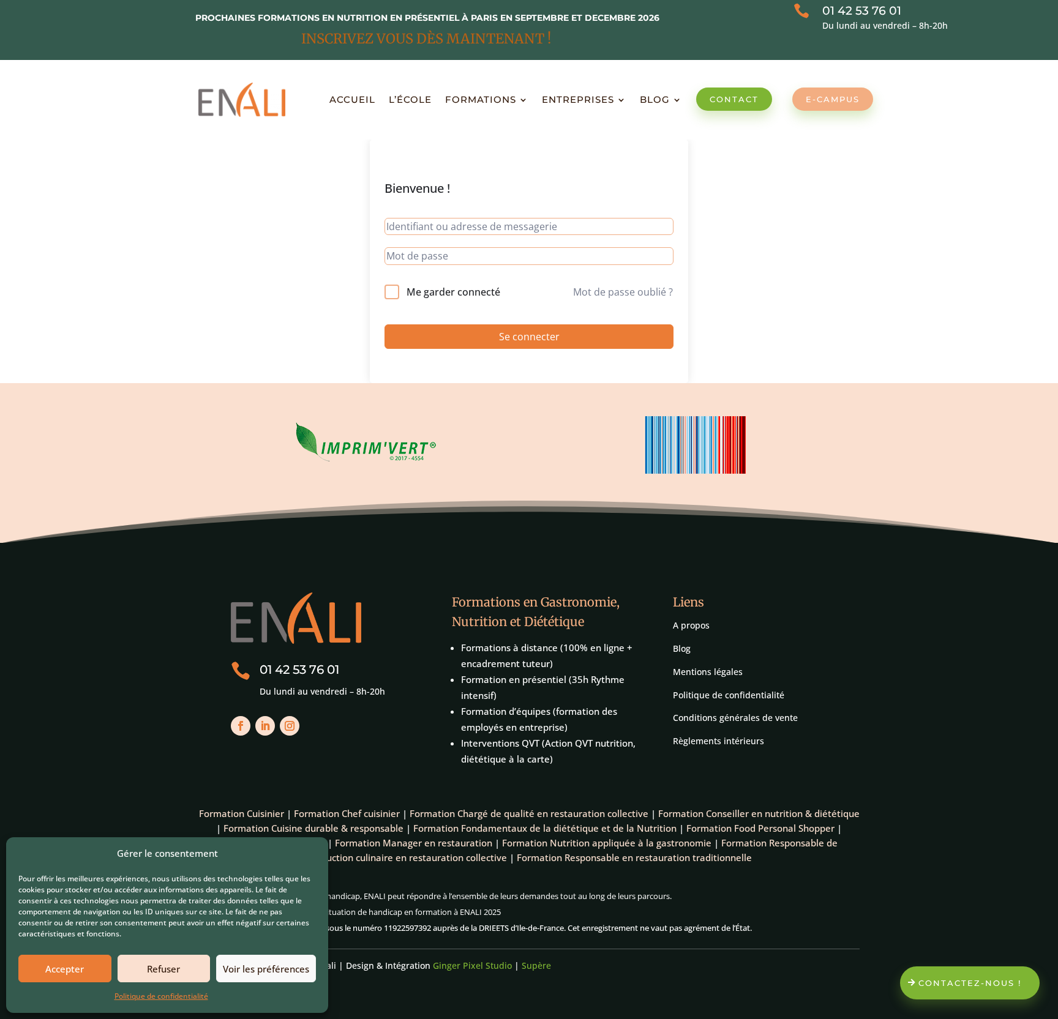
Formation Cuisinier (241, 813)
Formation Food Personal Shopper (760, 828)
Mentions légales (708, 671)
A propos (691, 625)
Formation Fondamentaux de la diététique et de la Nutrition (545, 828)
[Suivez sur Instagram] (289, 726)
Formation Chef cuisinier (347, 813)
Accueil (352, 99)
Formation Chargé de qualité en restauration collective (529, 813)
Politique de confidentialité (161, 996)
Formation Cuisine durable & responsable (313, 828)
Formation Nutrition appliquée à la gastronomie (606, 843)
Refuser (163, 969)
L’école (410, 99)
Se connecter (529, 336)
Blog (655, 99)
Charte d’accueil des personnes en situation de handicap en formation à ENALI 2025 (349, 911)
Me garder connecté (453, 292)
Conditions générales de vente (735, 717)
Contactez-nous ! (969, 983)
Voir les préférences (266, 969)
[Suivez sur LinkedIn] (265, 726)
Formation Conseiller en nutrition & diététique (759, 813)
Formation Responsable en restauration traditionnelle (634, 857)
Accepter (64, 969)
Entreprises (578, 99)
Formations (480, 99)
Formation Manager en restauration (413, 843)
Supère (536, 965)
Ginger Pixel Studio (472, 965)
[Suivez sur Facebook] (240, 726)
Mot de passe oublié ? (623, 292)
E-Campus (833, 99)
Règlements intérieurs (718, 741)
